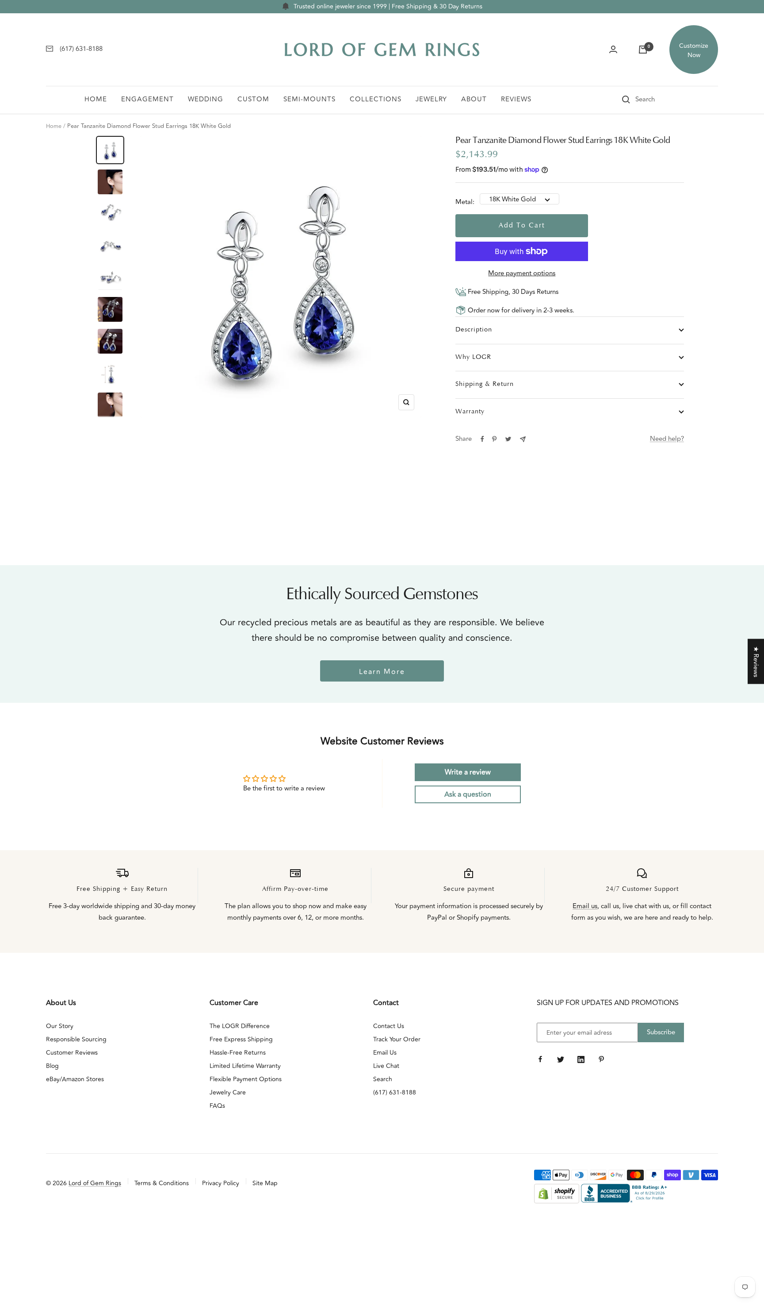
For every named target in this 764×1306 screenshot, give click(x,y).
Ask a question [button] (467, 794)
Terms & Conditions (161, 1183)
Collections (375, 99)
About (474, 99)
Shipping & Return (484, 384)
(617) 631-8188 (394, 1092)
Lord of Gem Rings (95, 1183)
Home (95, 99)
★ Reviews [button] (756, 661)
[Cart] (642, 50)
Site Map (265, 1183)
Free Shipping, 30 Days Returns (512, 292)
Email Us (385, 1052)
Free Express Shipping (241, 1039)
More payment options (521, 273)
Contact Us (388, 1026)
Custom (253, 99)
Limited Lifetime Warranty (245, 1066)
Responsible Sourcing (76, 1039)
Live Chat (386, 1066)
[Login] (613, 50)
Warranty (470, 411)
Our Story (59, 1026)
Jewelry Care (228, 1092)
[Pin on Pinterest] (494, 439)
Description (473, 330)
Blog (52, 1066)
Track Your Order (396, 1039)
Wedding (205, 99)
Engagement (147, 99)
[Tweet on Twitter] (508, 439)
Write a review (468, 772)
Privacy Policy (220, 1183)
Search (382, 1079)
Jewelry (431, 99)
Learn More (382, 671)
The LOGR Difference (240, 1026)
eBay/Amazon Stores (75, 1079)
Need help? (667, 439)
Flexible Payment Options (246, 1079)
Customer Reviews (72, 1052)
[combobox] (657, 99)
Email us (585, 906)
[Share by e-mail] (523, 439)
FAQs (217, 1105)
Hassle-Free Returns (238, 1052)
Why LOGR (473, 357)
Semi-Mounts (309, 99)
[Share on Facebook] (482, 439)
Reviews (516, 99)
